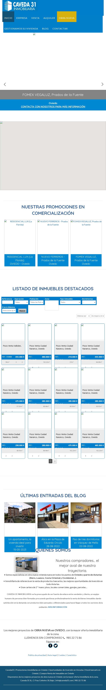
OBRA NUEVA (67, 18)
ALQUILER (49, 18)
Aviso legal (52, 655)
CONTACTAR (60, 28)
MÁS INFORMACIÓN (57, 607)
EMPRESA (21, 18)
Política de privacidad (37, 655)
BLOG (45, 28)
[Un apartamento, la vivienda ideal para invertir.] (19, 519)
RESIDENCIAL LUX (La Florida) (53, 94)
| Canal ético (70, 655)
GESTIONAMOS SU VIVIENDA (21, 28)
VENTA (35, 18)
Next (102, 84)
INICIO (8, 18)
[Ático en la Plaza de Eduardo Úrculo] (53, 519)
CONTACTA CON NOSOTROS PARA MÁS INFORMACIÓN (53, 106)
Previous (4, 84)
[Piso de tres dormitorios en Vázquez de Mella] (86, 519)
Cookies (61, 655)
